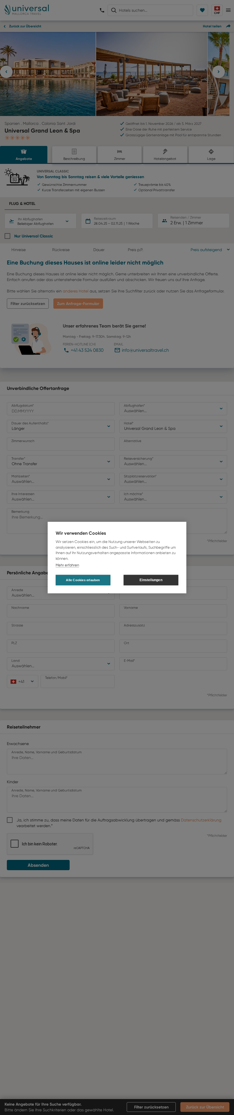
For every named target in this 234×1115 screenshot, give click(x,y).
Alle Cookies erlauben (83, 579)
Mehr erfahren (67, 565)
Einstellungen (151, 580)
